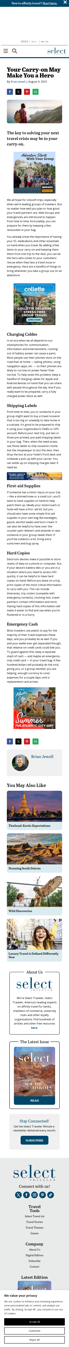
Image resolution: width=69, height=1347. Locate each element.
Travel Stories (34, 1222)
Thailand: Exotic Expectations (29, 825)
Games (34, 1233)
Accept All (34, 1321)
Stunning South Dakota (25, 868)
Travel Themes (34, 1227)
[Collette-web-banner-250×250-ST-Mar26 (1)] (34, 327)
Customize (34, 1330)
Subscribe (34, 1261)
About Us (34, 1249)
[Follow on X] (18, 1195)
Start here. (50, 3)
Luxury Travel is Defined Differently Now (33, 955)
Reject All (34, 1339)
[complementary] (34, 1318)
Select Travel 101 (34, 1216)
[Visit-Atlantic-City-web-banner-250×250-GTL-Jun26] (34, 731)
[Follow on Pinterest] (42, 1195)
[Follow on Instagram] (34, 1195)
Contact (34, 1266)
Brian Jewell (18, 81)
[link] (10, 92)
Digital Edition (34, 1255)
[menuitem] (6, 50)
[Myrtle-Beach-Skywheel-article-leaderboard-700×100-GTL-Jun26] (34, 479)
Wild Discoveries (20, 911)
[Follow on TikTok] (50, 1195)
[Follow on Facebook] (26, 1195)
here (34, 1028)
